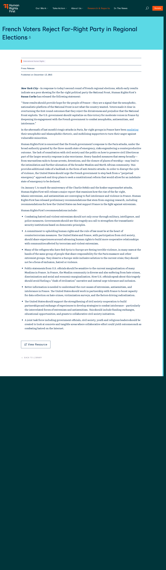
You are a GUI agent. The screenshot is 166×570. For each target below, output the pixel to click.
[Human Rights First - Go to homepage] (11, 8)
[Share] (30, 37)
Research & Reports (99, 8)
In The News (120, 8)
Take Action (59, 8)
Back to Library (33, 358)
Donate (157, 8)
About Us (76, 8)
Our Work (41, 8)
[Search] (147, 8)
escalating (133, 129)
